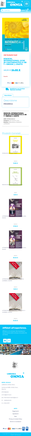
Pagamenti (15, 411)
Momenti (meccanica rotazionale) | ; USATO (12, 184)
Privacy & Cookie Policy (15, 419)
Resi (15, 416)
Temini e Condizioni (15, 421)
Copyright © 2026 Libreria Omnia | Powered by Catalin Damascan (15, 434)
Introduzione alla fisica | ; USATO (9, 153)
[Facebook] (5, 340)
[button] (26, 3)
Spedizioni (16, 413)
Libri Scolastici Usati (14, 120)
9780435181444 (12, 122)
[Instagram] (9, 340)
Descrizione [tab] (8, 95)
